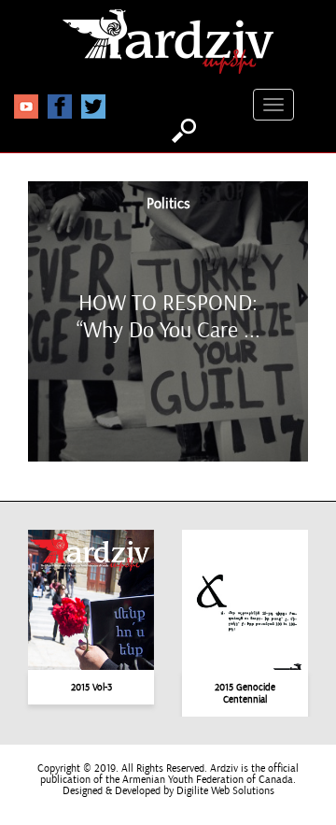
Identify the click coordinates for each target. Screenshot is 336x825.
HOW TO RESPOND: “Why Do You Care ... (168, 316)
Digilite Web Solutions (225, 791)
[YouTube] (26, 105)
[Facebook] (60, 105)
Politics (168, 204)
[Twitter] (93, 105)
